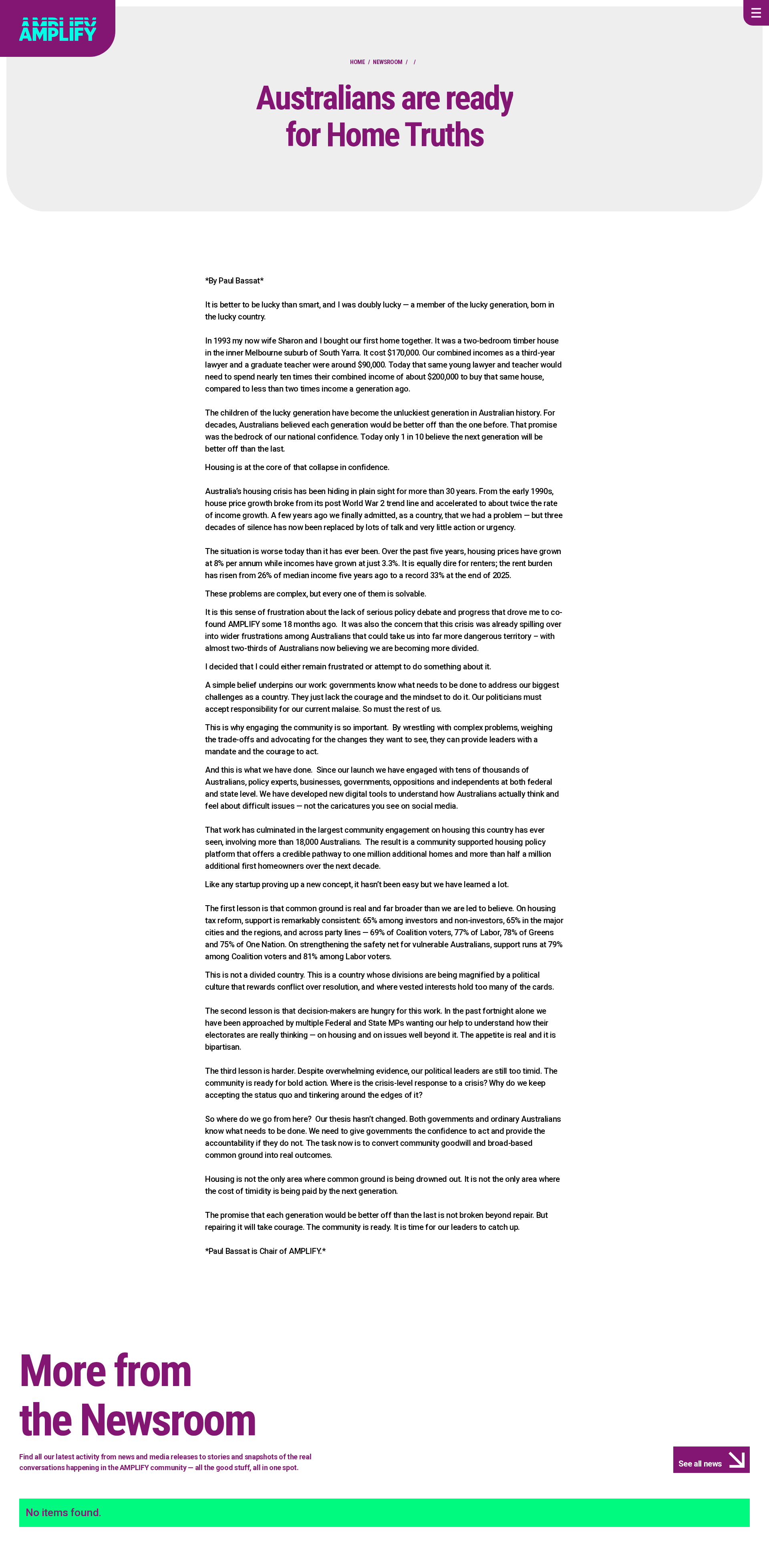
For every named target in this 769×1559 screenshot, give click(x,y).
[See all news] (711, 1460)
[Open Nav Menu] (756, 13)
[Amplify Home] (57, 28)
